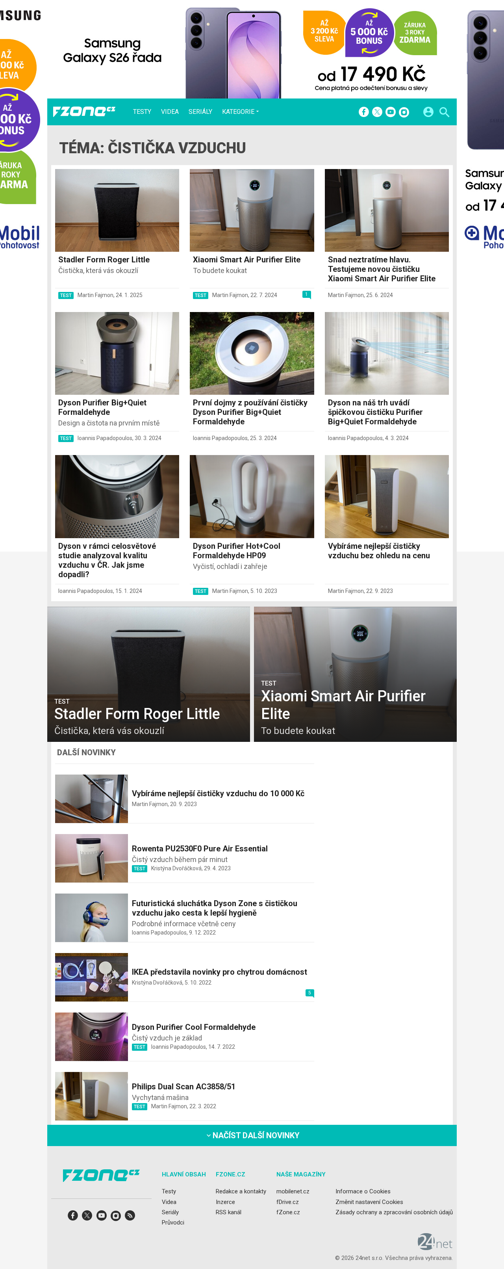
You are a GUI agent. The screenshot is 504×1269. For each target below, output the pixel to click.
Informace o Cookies (363, 1191)
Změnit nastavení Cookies (369, 1201)
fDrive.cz (287, 1201)
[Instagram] (404, 112)
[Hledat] (444, 113)
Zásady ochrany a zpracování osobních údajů (394, 1212)
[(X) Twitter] (377, 112)
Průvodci (173, 1222)
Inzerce (225, 1201)
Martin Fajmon (95, 295)
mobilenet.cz (292, 1191)
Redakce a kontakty (241, 1191)
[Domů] (84, 111)
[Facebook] (363, 112)
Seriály (200, 112)
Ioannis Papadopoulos (105, 438)
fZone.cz (288, 1212)
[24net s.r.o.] (435, 1247)
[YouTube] (390, 112)
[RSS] (130, 1218)
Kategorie (238, 111)
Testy (142, 112)
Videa (170, 112)
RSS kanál (228, 1212)
